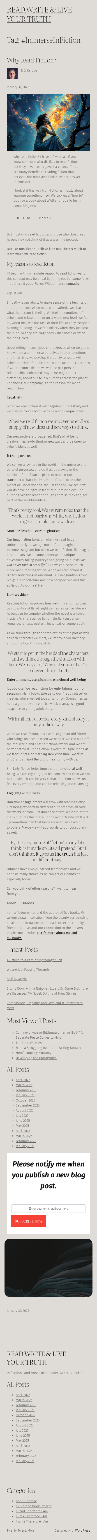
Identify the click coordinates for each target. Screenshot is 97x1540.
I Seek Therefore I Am (31, 1516)
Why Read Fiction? (31, 59)
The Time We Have (29, 1043)
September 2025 (27, 1105)
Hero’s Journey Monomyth (35, 1053)
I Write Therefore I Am (32, 1521)
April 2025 (23, 1131)
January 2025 (25, 1146)
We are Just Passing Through (28, 970)
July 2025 (22, 1116)
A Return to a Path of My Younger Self (34, 960)
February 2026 (26, 1090)
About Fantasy (26, 1501)
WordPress (82, 1531)
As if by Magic (17, 979)
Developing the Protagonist (36, 1058)
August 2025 (24, 1110)
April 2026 (23, 1080)
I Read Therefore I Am (32, 1511)
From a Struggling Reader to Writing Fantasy (48, 1048)
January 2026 (25, 1095)
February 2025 (26, 1141)
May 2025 (22, 1126)
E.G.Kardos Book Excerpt (34, 1506)
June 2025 (23, 1121)
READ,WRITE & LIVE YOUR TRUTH (39, 14)
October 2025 (25, 1100)
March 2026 (24, 1085)
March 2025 (24, 1136)
